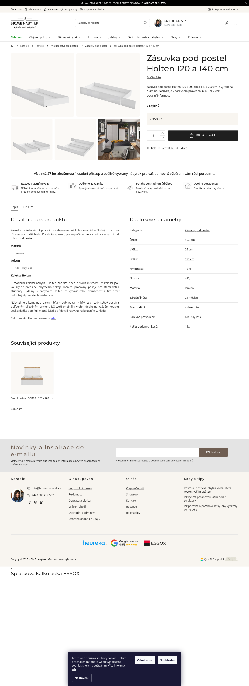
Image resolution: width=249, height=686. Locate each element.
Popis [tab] (14, 207)
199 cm (189, 259)
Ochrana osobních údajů (84, 519)
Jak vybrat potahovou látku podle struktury (205, 498)
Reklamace (75, 494)
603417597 (41, 502)
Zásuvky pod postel (197, 230)
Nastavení (82, 678)
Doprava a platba (94, 9)
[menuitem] (18, 37)
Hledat (145, 23)
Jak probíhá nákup (80, 488)
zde (74, 669)
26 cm (189, 249)
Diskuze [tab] (28, 207)
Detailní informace (158, 95)
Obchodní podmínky (82, 513)
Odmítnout (144, 660)
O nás (18, 9)
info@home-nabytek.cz (46, 488)
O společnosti (135, 488)
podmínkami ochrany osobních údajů (172, 460)
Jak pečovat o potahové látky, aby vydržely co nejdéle (210, 507)
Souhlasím (167, 660)
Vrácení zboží (77, 506)
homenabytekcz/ (35, 502)
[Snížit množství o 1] (162, 138)
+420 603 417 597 (175, 21)
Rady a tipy (71, 9)
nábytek (29, 502)
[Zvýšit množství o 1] (162, 133)
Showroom (35, 9)
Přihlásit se (213, 452)
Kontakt (131, 500)
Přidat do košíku (206, 135)
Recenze (53, 9)
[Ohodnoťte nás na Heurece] (95, 544)
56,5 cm (190, 240)
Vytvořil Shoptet (213, 559)
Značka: (154, 77)
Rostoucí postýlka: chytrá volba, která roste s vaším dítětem (208, 489)
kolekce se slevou (156, 3)
